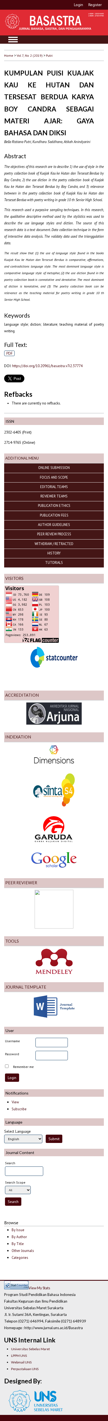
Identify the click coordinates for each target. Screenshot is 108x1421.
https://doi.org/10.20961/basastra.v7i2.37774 (47, 365)
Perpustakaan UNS (24, 1369)
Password (12, 1054)
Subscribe (19, 1109)
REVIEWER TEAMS (54, 496)
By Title (18, 1243)
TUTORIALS (54, 562)
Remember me (23, 1067)
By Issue (18, 1230)
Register (95, 4)
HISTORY (54, 553)
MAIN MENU (13, 39)
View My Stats (39, 1288)
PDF (9, 353)
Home (8, 55)
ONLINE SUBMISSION (54, 467)
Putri (49, 55)
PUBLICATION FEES (54, 515)
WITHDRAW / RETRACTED (54, 543)
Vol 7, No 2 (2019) (30, 55)
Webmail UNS (21, 1362)
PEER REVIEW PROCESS (54, 534)
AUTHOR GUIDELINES (54, 524)
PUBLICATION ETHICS (54, 505)
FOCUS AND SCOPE (54, 477)
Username (12, 1041)
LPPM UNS (19, 1355)
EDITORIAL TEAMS (54, 486)
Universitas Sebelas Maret (30, 1349)
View (15, 1102)
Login (78, 4)
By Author (19, 1237)
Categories (20, 1257)
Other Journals (23, 1250)
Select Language (17, 1131)
